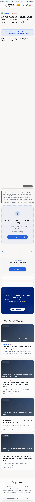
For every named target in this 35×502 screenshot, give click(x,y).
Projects (17, 496)
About (22, 496)
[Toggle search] (23, 5)
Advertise (27, 496)
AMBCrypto (7, 13)
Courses (12, 496)
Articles (9, 9)
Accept (27, 498)
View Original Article (16, 269)
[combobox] (31, 5)
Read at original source (16, 237)
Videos (6, 496)
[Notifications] (26, 5)
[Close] (32, 498)
